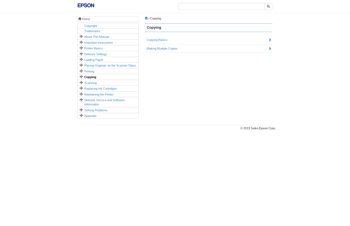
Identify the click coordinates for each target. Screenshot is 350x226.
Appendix (90, 116)
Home (85, 19)
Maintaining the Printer (99, 94)
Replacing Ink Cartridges (100, 88)
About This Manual (96, 36)
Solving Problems (96, 110)
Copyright (90, 26)
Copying (90, 77)
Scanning (90, 83)
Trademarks (92, 31)
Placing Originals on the (110, 65)
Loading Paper (93, 60)
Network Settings (95, 54)
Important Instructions (98, 42)
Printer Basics (93, 48)
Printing (89, 71)
